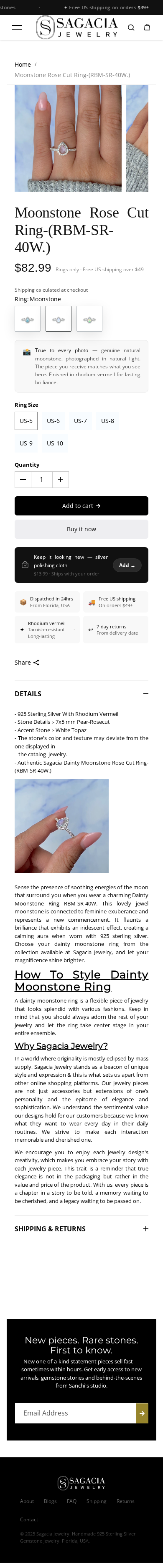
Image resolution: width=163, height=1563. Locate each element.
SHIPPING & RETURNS (50, 1228)
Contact (29, 1519)
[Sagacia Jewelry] (77, 27)
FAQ (71, 1501)
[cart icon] (147, 27)
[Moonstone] (58, 319)
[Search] (131, 27)
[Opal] (89, 319)
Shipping (25, 289)
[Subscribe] (142, 1413)
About (27, 1501)
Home (23, 64)
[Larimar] (28, 319)
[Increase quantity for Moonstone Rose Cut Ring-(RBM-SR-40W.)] (60, 479)
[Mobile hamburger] (17, 27)
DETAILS (28, 693)
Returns (126, 1501)
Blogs (50, 1501)
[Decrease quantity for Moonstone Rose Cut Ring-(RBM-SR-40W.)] (23, 479)
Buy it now (81, 529)
